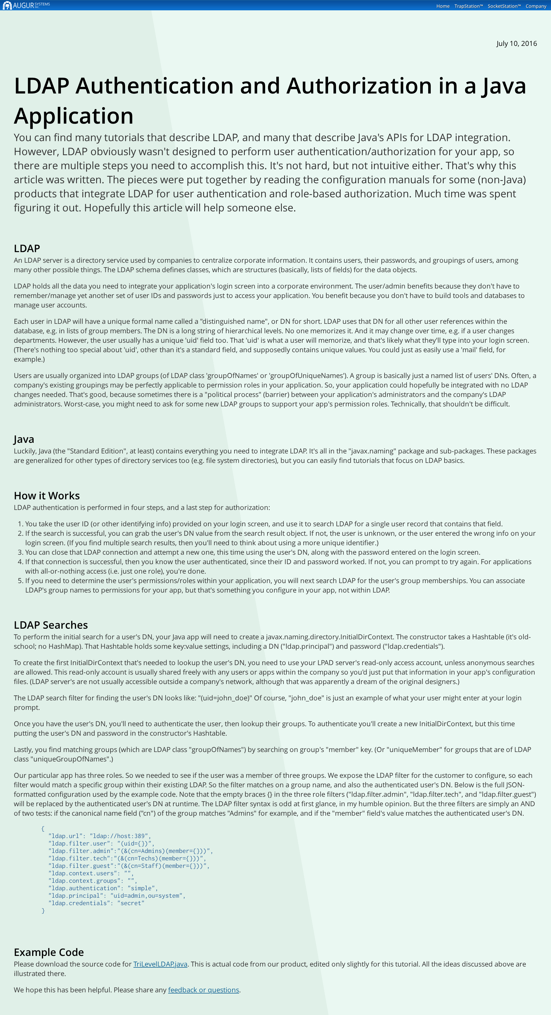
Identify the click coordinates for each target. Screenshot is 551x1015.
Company (536, 6)
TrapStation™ (469, 6)
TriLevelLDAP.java (160, 964)
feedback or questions (203, 989)
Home (443, 6)
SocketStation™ (504, 6)
